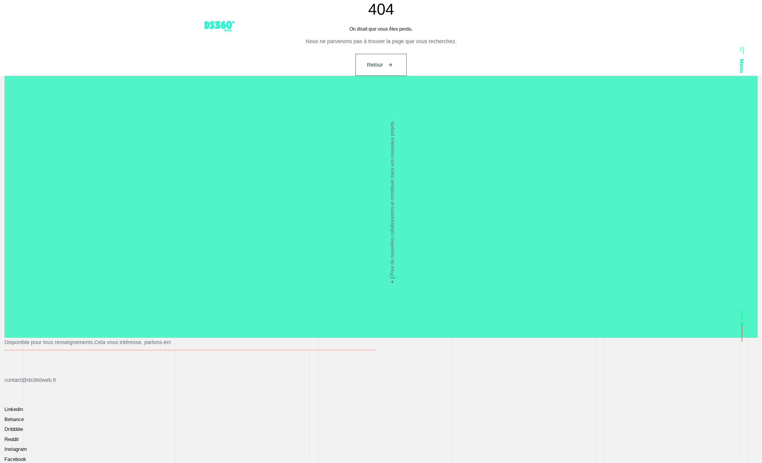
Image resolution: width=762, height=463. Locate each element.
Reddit (11, 439)
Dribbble (13, 429)
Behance (14, 419)
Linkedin (13, 409)
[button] (742, 57)
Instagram (15, 449)
